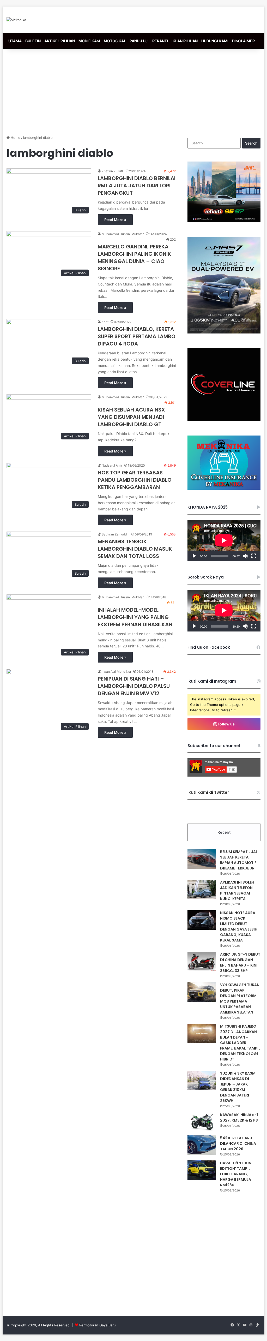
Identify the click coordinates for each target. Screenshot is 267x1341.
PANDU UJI (139, 41)
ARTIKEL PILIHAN (59, 41)
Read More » (115, 219)
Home (15, 137)
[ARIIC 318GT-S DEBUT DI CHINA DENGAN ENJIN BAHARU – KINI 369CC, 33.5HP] (201, 961)
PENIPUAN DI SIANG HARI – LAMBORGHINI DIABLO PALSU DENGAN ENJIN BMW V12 (134, 686)
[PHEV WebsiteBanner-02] (223, 332)
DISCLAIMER (243, 41)
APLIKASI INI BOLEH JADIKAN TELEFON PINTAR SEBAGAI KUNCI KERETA (237, 890)
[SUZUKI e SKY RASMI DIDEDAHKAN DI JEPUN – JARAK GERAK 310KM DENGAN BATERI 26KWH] (201, 1080)
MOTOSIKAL (115, 41)
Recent (223, 832)
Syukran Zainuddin (115, 534)
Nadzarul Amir (112, 465)
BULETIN (33, 41)
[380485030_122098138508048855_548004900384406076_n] (223, 420)
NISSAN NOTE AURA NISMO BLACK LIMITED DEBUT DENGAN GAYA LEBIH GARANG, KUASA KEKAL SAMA (238, 926)
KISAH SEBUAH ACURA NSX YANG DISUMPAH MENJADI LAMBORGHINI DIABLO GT (131, 417)
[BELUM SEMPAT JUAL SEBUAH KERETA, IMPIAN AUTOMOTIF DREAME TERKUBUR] (201, 859)
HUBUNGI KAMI (214, 41)
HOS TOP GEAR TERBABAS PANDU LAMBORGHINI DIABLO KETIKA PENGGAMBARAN (135, 480)
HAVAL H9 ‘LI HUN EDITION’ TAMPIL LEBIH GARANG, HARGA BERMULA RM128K (235, 1174)
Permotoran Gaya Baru (97, 1325)
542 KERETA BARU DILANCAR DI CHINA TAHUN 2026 (238, 1143)
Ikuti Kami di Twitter (208, 792)
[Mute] (245, 556)
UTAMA (15, 41)
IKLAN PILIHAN (185, 41)
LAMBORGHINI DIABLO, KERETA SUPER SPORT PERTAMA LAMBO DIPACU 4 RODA (136, 336)
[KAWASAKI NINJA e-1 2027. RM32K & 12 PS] (201, 1122)
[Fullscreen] (253, 556)
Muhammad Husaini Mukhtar (123, 234)
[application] (223, 540)
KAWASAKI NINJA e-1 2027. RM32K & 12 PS (239, 1117)
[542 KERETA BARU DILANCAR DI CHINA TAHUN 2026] (201, 1145)
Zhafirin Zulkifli (113, 171)
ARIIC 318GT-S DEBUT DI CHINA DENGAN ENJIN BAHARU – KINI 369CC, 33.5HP (240, 962)
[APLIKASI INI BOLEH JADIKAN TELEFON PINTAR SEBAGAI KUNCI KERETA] (201, 889)
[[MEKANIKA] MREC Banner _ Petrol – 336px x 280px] (223, 221)
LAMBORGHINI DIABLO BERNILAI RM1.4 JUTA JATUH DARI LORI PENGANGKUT (136, 185)
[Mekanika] (16, 20)
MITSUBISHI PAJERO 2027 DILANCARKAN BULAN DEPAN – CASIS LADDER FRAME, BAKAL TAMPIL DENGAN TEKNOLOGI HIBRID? (240, 1043)
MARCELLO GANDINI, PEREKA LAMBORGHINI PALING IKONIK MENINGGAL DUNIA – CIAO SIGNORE (134, 257)
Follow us (226, 724)
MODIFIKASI (89, 41)
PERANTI (160, 41)
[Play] (194, 556)
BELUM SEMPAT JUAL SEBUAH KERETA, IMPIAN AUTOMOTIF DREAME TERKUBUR (239, 860)
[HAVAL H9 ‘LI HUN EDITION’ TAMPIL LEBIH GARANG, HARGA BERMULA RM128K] (201, 1170)
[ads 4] (223, 488)
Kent (105, 322)
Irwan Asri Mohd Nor (116, 672)
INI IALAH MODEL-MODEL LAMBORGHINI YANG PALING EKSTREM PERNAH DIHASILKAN (135, 617)
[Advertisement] (133, 90)
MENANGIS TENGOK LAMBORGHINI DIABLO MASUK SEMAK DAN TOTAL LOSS (135, 549)
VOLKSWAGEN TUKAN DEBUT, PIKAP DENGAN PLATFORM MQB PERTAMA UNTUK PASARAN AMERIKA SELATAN (239, 998)
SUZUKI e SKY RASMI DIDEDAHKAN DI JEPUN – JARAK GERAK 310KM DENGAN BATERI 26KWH (238, 1087)
